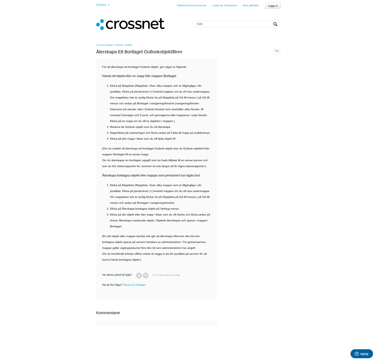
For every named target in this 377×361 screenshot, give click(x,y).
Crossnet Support (104, 45)
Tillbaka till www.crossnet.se (191, 5)
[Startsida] (130, 24)
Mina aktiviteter (251, 5)
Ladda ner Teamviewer (224, 5)
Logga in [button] (273, 5)
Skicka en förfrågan (134, 284)
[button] (139, 275)
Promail (119, 45)
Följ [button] (277, 51)
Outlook (128, 45)
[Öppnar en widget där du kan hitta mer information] (361, 354)
